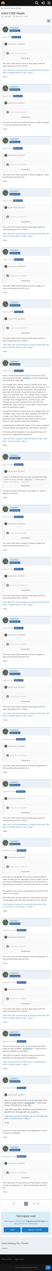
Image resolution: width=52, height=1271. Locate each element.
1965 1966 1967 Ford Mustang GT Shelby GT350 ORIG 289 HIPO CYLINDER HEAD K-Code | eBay (26, 71)
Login (12, 1230)
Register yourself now (35, 1221)
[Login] (42, 3)
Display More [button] (25, 58)
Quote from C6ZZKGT (16, 44)
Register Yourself (35, 1230)
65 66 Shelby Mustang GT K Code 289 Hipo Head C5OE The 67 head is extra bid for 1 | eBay (24, 905)
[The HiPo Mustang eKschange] (3, 3)
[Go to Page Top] (48, 1267)
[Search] (36, 3)
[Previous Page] (14, 1204)
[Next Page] (38, 1204)
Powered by (26, 1267)
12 (34, 1204)
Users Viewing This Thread (14, 1243)
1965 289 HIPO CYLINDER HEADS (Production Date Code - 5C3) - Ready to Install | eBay (25, 439)
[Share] (48, 21)
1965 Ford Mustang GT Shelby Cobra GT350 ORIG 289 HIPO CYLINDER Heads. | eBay (24, 1063)
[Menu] (48, 3)
